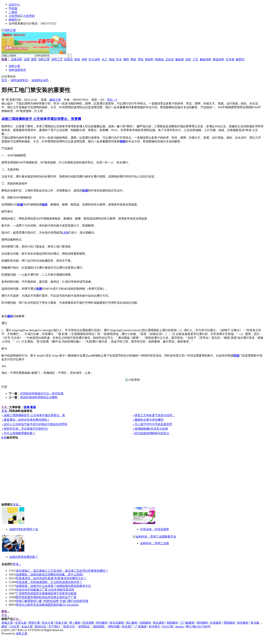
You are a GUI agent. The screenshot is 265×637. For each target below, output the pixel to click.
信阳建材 (145, 622)
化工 (104, 59)
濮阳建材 (229, 622)
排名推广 (127, 626)
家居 (77, 59)
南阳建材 (172, 622)
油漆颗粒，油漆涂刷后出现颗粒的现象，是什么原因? (49, 574)
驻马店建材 (117, 622)
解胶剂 (240, 59)
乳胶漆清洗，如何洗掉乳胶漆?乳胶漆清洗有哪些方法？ (51, 578)
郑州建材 (102, 622)
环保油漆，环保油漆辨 (154, 529)
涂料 (84, 59)
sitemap (179, 626)
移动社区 (40, 626)
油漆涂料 (16, 59)
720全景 (14, 626)
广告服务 (141, 626)
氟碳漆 (179, 59)
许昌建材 (216, 622)
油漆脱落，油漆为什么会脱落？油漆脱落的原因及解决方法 (53, 585)
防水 (119, 59)
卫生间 (169, 59)
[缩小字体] (7, 99)
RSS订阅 (167, 626)
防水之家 (48, 622)
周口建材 (132, 622)
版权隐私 (99, 626)
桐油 (112, 59)
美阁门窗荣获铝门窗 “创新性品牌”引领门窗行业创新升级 (52, 600)
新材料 (149, 59)
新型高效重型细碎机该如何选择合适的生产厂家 (46, 597)
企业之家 (27, 626)
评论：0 (112, 99)
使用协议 (84, 626)
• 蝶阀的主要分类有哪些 (148, 419)
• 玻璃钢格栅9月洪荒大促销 (150, 428)
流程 (188, 59)
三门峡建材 (187, 622)
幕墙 (33, 407)
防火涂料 (94, 59)
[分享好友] (8, 77)
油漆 (27, 59)
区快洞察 (88, 622)
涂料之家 (44, 59)
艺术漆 (230, 59)
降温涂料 (218, 59)
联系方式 (69, 626)
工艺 (195, 59)
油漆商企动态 (40, 80)
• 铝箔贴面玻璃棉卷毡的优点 (151, 433)
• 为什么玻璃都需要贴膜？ (19, 433)
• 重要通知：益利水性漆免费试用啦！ (26, 419)
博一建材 (75, 622)
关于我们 (54, 626)
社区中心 (14, 4)
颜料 (126, 59)
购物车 (13, 19)
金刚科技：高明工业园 (154, 543)
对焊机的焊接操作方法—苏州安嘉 (41, 393)
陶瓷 (133, 59)
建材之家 (55, 99)
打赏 (4, 386)
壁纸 (140, 59)
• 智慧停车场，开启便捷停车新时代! (25, 428)
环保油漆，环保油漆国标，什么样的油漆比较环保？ (49, 582)
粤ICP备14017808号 (198, 626)
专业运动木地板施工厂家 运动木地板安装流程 (45, 589)
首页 (4, 80)
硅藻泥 (68, 59)
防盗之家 (61, 622)
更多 (5, 407)
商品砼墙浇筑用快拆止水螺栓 (39, 397)
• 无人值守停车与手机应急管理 (152, 424)
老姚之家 (7, 622)
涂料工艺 (57, 59)
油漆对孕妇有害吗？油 (23, 529)
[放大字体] (2, 99)
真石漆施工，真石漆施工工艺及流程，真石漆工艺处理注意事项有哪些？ (62, 570)
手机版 (13, 8)
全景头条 (20, 622)
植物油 (159, 59)
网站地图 (114, 626)
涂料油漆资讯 (19, 80)
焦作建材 (243, 622)
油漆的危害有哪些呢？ (23, 556)
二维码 (13, 12)
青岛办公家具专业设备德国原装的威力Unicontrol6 (47, 604)
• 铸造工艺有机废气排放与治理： (154, 415)
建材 (34, 59)
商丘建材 (159, 622)
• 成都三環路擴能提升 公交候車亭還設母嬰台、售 (33, 415)
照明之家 (34, 622)
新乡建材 (256, 622)
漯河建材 (202, 622)
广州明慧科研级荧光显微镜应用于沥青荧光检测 (46, 593)
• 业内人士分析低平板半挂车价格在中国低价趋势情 (34, 424)
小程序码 (14, 15)
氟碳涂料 (205, 59)
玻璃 (26, 407)
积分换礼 (154, 626)
